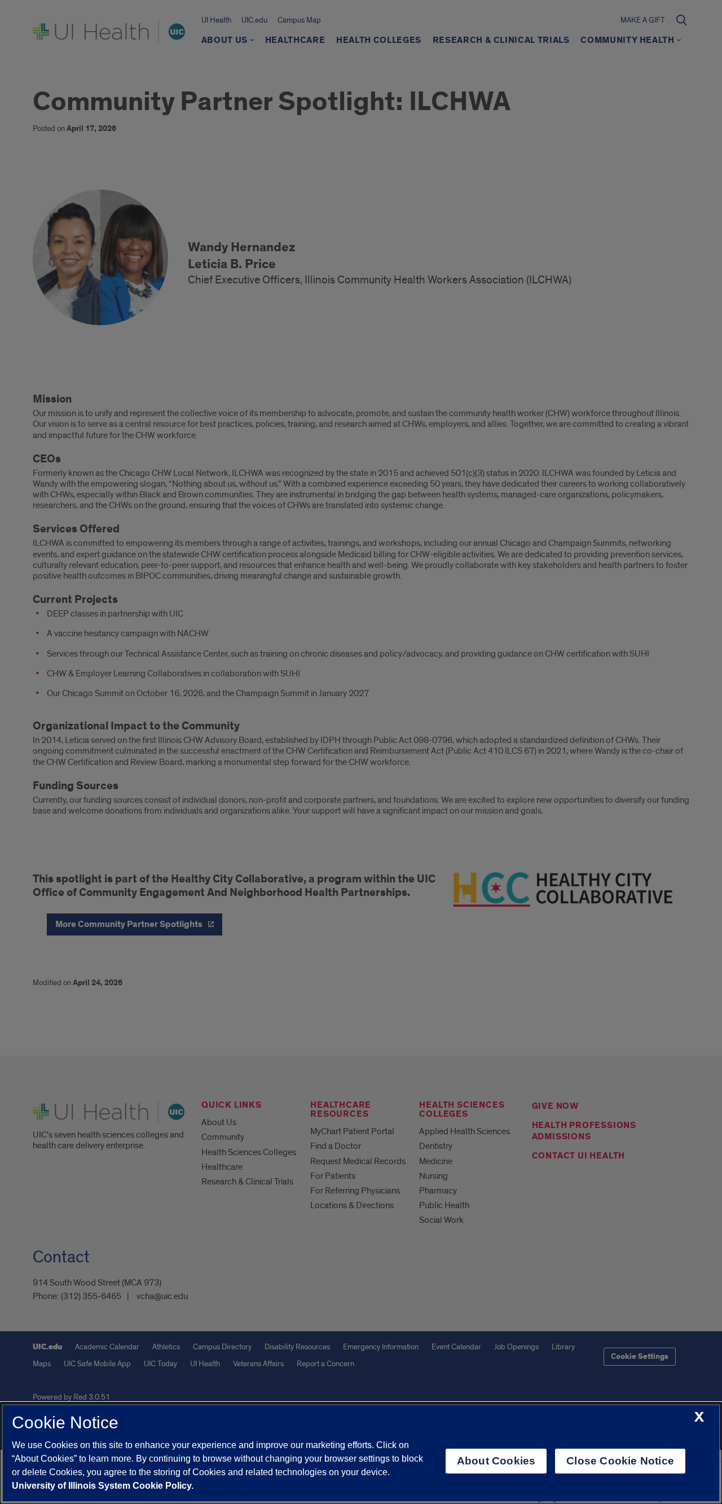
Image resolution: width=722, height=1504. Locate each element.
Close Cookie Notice (620, 1461)
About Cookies (496, 1461)
